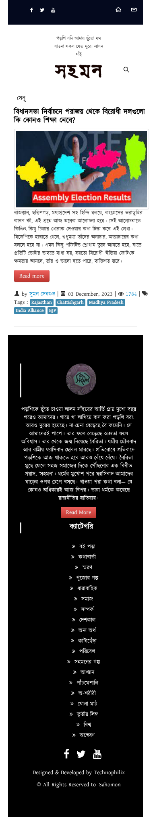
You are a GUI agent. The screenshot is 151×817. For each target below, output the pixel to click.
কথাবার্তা (86, 557)
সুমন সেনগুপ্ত (42, 294)
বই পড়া (86, 547)
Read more (31, 276)
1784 (131, 294)
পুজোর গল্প (86, 578)
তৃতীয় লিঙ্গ (86, 714)
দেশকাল (86, 620)
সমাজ (86, 599)
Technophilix (109, 773)
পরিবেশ (86, 652)
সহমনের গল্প (86, 662)
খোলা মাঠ (86, 704)
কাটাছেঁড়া (86, 641)
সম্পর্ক (86, 610)
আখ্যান (86, 673)
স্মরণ (86, 568)
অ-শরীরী (86, 694)
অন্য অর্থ (86, 631)
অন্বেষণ (86, 735)
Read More (78, 512)
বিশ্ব (86, 725)
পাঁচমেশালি (86, 683)
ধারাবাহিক (86, 589)
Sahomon (110, 785)
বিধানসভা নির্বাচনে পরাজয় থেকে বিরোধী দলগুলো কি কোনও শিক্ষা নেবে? (79, 116)
